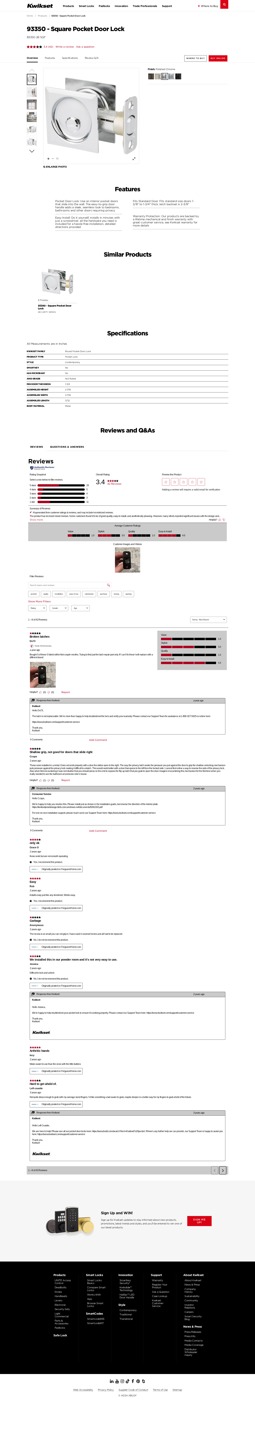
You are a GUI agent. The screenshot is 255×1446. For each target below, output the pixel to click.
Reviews (36, 446)
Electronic (60, 1305)
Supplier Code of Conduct (133, 1390)
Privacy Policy (106, 1390)
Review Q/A (92, 58)
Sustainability (191, 1296)
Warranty (157, 1280)
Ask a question (85, 46)
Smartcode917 (95, 1323)
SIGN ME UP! (199, 1221)
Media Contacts (193, 1340)
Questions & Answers (67, 446)
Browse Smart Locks (95, 1305)
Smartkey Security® (125, 1282)
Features (50, 58)
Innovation (121, 6)
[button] (218, 58)
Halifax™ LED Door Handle (127, 1296)
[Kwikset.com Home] (40, 6)
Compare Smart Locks (96, 1289)
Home (30, 16)
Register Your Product (159, 1286)
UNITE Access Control (63, 1282)
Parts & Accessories (61, 1322)
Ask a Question (160, 1292)
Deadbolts (60, 1287)
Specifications (70, 58)
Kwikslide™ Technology (126, 1289)
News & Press (192, 1284)
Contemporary (128, 1310)
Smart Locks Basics (94, 1282)
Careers (188, 1312)
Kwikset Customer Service (157, 1303)
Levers (58, 1300)
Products (68, 6)
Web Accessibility (83, 1390)
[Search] (224, 4)
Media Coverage (193, 1345)
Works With (94, 1294)
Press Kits (189, 1336)
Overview (32, 58)
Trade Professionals (145, 6)
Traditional (126, 1314)
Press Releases (192, 1332)
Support (167, 6)
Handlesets (61, 1296)
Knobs (58, 1292)
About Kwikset (192, 1280)
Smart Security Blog (193, 1318)
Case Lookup (159, 1296)
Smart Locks (86, 6)
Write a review (64, 46)
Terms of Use (160, 1390)
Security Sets (62, 1309)
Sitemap (177, 1390)
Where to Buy (209, 6)
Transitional (126, 1319)
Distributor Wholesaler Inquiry (190, 1352)
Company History (190, 1290)
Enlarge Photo (56, 166)
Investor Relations (189, 1306)
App (89, 1299)
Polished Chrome (161, 69)
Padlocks (104, 6)
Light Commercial (62, 1315)
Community (191, 1300)
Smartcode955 (95, 1319)
